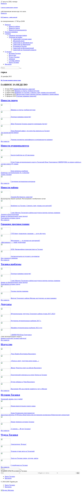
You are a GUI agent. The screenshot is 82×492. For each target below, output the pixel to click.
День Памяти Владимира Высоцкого (23, 354)
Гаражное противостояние (18, 35)
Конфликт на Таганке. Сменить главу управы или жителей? (35, 92)
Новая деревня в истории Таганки (22, 422)
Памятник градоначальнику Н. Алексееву (15, 173)
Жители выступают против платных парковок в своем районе (37, 94)
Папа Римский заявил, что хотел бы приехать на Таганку (30, 131)
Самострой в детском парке (22, 39)
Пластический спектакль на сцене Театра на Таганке (29, 375)
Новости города (14, 28)
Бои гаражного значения (9, 258)
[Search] (20, 68)
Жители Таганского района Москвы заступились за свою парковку (34, 298)
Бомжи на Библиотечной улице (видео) (14, 216)
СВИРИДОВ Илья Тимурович (21, 335)
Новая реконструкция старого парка (23, 406)
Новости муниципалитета (18, 30)
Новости (4, 3)
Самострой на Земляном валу (23, 42)
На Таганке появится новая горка (11, 80)
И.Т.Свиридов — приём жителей (9, 17)
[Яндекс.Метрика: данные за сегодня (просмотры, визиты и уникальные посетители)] (7, 490)
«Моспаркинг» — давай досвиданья (13, 242)
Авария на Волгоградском (10, 214)
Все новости (5, 141)
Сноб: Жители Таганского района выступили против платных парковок (35, 213)
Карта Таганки (14, 62)
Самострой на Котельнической (23, 48)
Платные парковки (11, 32)
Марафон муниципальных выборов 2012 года (26, 328)
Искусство (12, 55)
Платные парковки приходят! (26, 96)
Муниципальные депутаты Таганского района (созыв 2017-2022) (33, 314)
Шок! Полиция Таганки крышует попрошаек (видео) (29, 124)
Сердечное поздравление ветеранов (23, 181)
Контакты (8, 64)
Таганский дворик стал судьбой (11, 399)
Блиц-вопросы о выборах (19, 171)
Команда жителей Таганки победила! (13, 338)
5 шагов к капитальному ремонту (9, 7)
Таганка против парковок (19, 291)
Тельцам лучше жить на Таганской (22, 451)
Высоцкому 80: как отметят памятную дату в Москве (29, 389)
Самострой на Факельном (21, 44)
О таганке (8, 51)
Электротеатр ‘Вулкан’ (18, 444)
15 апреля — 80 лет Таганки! (21, 429)
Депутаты (6, 304)
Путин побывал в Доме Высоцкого (23, 382)
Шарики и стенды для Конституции (27, 91)
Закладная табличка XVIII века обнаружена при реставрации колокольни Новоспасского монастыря (35, 415)
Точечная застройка (15, 37)
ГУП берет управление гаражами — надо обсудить (28, 233)
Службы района (14, 60)
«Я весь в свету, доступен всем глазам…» (25, 361)
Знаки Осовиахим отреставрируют (23, 413)
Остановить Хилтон (20, 46)
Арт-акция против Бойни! (10, 132)
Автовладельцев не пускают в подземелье (25, 256)
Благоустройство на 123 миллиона (22, 155)
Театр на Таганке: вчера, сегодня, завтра (24, 458)
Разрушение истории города (10, 218)
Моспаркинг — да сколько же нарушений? (25, 240)
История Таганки (15, 53)
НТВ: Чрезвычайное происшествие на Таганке (27, 249)
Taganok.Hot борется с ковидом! (24, 89)
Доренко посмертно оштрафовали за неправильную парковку (32, 139)
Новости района (14, 26)
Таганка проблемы (11, 264)
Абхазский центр (18, 41)
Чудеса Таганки (14, 57)
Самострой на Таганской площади (24, 50)
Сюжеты (8, 33)
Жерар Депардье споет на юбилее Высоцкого (26, 368)
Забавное (12, 59)
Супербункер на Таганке (19, 465)
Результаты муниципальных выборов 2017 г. (26, 321)
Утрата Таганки (6, 174)
